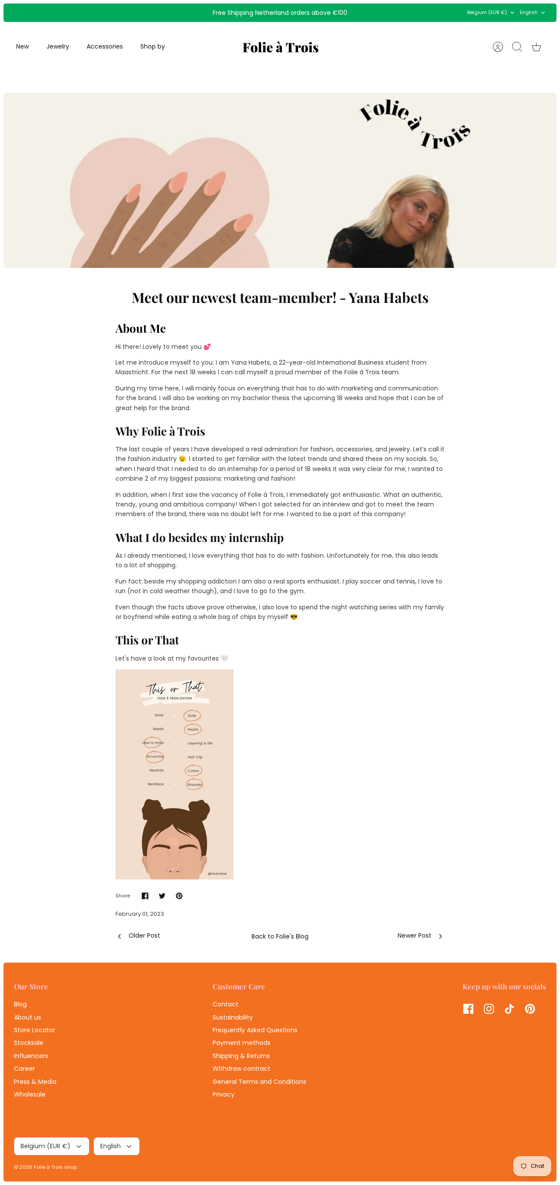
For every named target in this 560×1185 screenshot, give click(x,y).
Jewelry (57, 46)
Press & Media (35, 1081)
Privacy (223, 1094)
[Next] (391, 12)
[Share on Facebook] (145, 896)
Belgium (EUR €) (487, 12)
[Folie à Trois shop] (281, 47)
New (22, 46)
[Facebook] (468, 1008)
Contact (225, 1004)
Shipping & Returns (241, 1055)
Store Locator (34, 1030)
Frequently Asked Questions (255, 1030)
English (529, 12)
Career (24, 1068)
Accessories (105, 46)
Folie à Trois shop (55, 1167)
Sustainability (233, 1017)
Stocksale (28, 1042)
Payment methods (241, 1042)
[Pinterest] (530, 1008)
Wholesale (30, 1094)
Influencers (31, 1055)
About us (27, 1017)
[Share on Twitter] (162, 896)
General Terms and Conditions (259, 1081)
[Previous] (168, 12)
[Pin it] (179, 896)
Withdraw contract (241, 1068)
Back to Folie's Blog (280, 936)
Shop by (152, 46)
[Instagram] (489, 1008)
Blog (20, 1004)
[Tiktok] (509, 1008)
